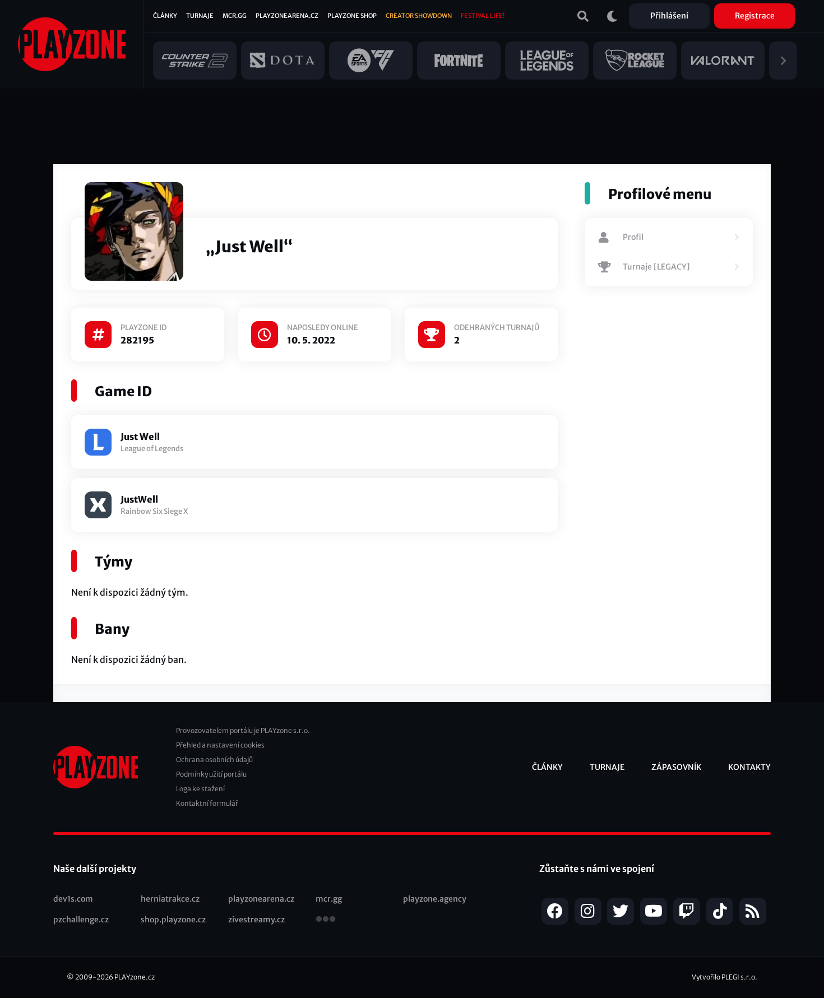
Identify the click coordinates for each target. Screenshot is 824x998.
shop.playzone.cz (173, 920)
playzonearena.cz (261, 899)
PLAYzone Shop (352, 16)
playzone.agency (434, 899)
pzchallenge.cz (81, 920)
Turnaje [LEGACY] (656, 267)
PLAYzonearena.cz (287, 16)
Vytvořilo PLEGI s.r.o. (724, 977)
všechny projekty (325, 920)
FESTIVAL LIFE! (482, 16)
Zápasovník (676, 767)
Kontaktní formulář (207, 803)
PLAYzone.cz (134, 977)
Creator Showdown (419, 16)
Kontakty (749, 767)
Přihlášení (669, 16)
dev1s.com (73, 899)
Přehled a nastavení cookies (220, 745)
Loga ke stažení (200, 789)
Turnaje (200, 16)
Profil (633, 237)
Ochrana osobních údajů (214, 759)
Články (165, 16)
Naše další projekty (94, 868)
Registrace (755, 16)
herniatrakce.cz (170, 899)
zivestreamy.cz (256, 920)
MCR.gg (235, 16)
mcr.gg (329, 899)
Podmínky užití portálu (211, 774)
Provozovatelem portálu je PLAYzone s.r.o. (243, 730)
